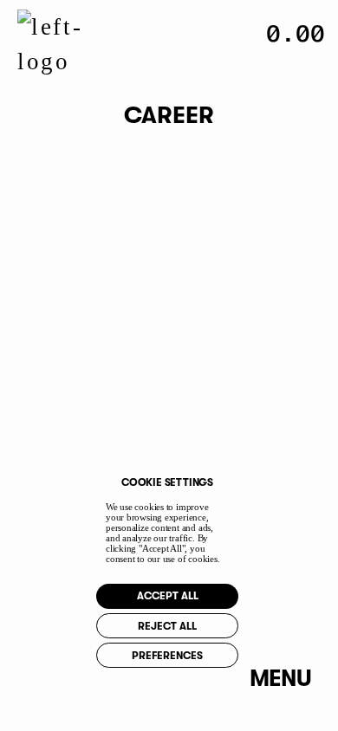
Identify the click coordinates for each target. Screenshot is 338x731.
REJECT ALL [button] (167, 626)
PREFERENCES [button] (167, 656)
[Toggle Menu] (280, 678)
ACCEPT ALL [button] (167, 596)
